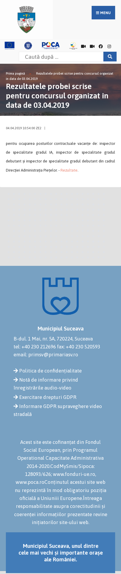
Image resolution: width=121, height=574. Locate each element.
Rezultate (69, 170)
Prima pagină (15, 73)
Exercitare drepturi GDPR (47, 397)
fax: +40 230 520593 (78, 347)
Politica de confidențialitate (50, 371)
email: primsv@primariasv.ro (46, 355)
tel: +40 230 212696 (35, 347)
